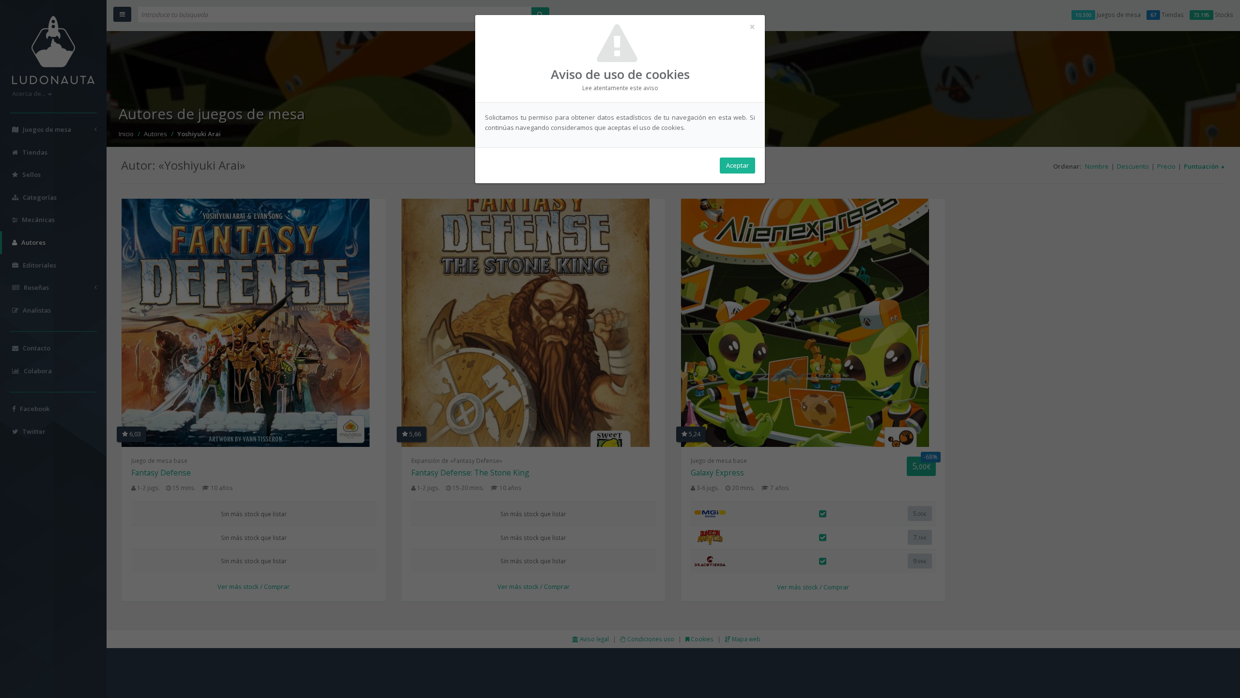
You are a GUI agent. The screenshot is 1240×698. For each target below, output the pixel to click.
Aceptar (737, 165)
